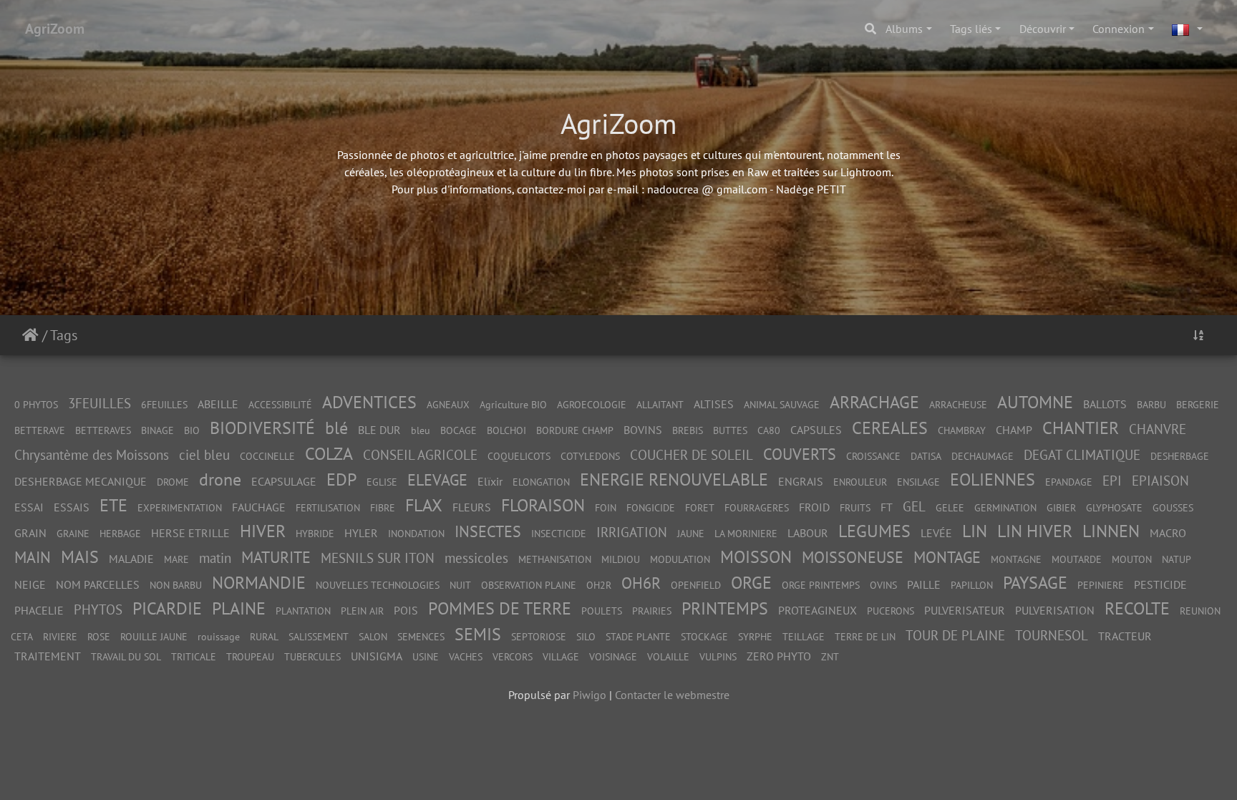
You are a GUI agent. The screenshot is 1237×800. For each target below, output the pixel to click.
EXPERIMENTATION (179, 507)
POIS (406, 610)
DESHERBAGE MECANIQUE (80, 481)
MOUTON (1132, 559)
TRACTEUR (1125, 636)
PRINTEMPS (724, 608)
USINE (425, 656)
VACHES (465, 656)
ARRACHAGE (874, 402)
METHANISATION (554, 559)
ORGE (751, 583)
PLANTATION (303, 610)
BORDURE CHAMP (574, 430)
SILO (586, 636)
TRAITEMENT (47, 656)
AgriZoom (54, 28)
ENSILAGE (918, 481)
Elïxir (490, 481)
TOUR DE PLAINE (955, 635)
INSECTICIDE (558, 533)
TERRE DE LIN (865, 636)
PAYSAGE (1035, 583)
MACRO (1168, 533)
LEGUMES (874, 531)
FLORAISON (543, 505)
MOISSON (756, 557)
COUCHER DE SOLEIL (691, 454)
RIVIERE (60, 636)
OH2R (598, 585)
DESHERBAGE (1179, 456)
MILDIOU (620, 559)
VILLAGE (561, 656)
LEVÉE (936, 533)
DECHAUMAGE (982, 456)
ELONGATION (541, 481)
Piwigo (589, 695)
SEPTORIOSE (538, 636)
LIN (974, 531)
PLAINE (239, 608)
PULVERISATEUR (964, 610)
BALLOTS (1105, 404)
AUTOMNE (1035, 402)
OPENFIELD (696, 585)
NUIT (460, 585)
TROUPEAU (250, 656)
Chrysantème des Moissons (91, 454)
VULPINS (718, 656)
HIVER (263, 531)
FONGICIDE (650, 507)
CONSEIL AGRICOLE (420, 454)
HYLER (361, 533)
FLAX (423, 505)
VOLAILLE (668, 656)
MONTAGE (947, 556)
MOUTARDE (1077, 559)
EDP (341, 479)
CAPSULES (816, 430)
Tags (63, 335)
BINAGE (157, 430)
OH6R (641, 582)
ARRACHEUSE (958, 404)
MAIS (80, 557)
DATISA (926, 456)
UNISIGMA (376, 656)
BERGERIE (1197, 404)
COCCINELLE (267, 456)
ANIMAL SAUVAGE (782, 404)
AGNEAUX (448, 404)
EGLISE (382, 481)
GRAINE (73, 533)
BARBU (1151, 404)
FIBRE (382, 507)
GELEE (950, 507)
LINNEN (1111, 531)
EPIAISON (1160, 480)
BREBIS (687, 430)
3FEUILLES (99, 403)
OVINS (883, 585)
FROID (814, 507)
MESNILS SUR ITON (378, 558)
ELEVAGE (437, 479)
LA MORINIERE (745, 533)
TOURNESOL (1051, 635)
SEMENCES (421, 636)
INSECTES (488, 531)
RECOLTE (1137, 608)
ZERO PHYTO (779, 656)
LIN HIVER (1034, 531)
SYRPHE (755, 636)
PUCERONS (890, 610)
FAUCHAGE (259, 507)
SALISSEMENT (318, 636)
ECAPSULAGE (283, 481)
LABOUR (807, 533)
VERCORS (513, 656)
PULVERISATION (1055, 610)
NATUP (1176, 559)
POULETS (601, 610)
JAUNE (690, 533)
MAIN (32, 556)
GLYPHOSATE (1114, 507)
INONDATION (416, 533)
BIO (192, 430)
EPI (1112, 480)
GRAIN (30, 533)
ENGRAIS (800, 481)
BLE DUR (379, 430)
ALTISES (714, 404)
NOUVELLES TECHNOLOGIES (378, 585)
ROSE (98, 636)
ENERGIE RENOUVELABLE (674, 479)
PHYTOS (98, 609)
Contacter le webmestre (672, 695)
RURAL (264, 636)
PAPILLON (972, 585)
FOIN (605, 507)
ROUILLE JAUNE (154, 636)
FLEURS (471, 507)
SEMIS (478, 634)
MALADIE (131, 558)
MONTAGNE (1016, 559)
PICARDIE (167, 608)
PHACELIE (39, 610)
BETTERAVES (103, 430)
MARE (176, 559)
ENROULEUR (860, 481)
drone (220, 479)
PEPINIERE (1100, 585)
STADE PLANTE (638, 636)
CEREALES (890, 428)
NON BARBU (176, 585)
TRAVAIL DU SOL (126, 656)
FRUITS (855, 507)
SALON (373, 636)
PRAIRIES (651, 610)
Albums (904, 28)
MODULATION (680, 559)
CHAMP (1014, 430)
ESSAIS (71, 507)
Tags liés (971, 28)
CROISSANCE (873, 456)
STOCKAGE (704, 636)
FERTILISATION (328, 507)
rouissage (219, 636)
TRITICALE (193, 656)
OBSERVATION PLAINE (528, 585)
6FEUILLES (164, 404)
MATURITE (276, 556)
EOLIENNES (992, 479)
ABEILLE (218, 404)
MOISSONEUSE (852, 556)
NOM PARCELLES (98, 584)
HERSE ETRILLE (190, 533)
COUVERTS (799, 453)
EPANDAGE (1068, 481)
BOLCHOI (506, 430)
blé (336, 428)
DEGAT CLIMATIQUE (1082, 454)
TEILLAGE (803, 636)
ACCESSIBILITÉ (280, 404)
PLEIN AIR (362, 610)
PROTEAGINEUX (817, 610)
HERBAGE (120, 533)
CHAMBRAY (962, 430)
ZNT (830, 656)
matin (215, 558)
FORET (699, 507)
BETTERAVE (39, 430)
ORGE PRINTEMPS (821, 585)
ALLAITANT (660, 404)
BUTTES (730, 430)
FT (887, 507)
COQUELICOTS (518, 456)
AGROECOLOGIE (591, 404)
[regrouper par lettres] (1198, 335)
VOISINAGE (613, 656)
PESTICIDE (1160, 584)
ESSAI (29, 507)
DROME (173, 481)
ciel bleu (204, 454)
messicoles (476, 558)
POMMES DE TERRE (499, 608)
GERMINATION (1005, 507)
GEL (914, 506)
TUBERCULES (312, 656)
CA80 (768, 430)
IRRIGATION (631, 532)
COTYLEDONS (590, 456)
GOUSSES (1173, 507)
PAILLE (924, 584)
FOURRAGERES (756, 507)
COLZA (329, 454)
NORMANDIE (259, 583)
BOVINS (643, 430)
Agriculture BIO (513, 404)
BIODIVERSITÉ (262, 428)
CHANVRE (1157, 429)
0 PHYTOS (36, 404)
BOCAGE (458, 430)
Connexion (1118, 28)
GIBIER (1061, 507)
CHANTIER (1080, 428)
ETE (113, 505)
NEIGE (30, 584)
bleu (420, 430)
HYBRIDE (315, 533)
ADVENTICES (369, 402)
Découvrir (1042, 28)
